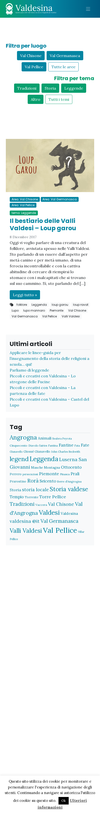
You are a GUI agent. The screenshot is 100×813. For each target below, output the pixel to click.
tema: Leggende (24, 213)
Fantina (53, 445)
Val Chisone (31, 55)
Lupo (15, 310)
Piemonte (56, 310)
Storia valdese (69, 489)
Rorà (33, 480)
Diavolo (33, 445)
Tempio (17, 496)
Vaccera (41, 505)
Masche (37, 467)
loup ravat (80, 305)
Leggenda (39, 305)
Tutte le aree (63, 66)
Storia (50, 88)
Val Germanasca (65, 55)
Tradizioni (26, 88)
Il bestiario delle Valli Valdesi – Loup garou (43, 224)
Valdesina (69, 513)
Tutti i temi (59, 99)
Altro (35, 99)
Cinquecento (18, 445)
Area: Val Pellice (23, 205)
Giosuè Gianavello (37, 451)
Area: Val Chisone (25, 199)
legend (19, 459)
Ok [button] (63, 801)
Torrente (31, 497)
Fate (85, 445)
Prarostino (18, 481)
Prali (75, 473)
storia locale (35, 489)
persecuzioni (30, 474)
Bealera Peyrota (62, 438)
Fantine (66, 445)
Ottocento (71, 467)
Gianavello (16, 451)
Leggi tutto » (25, 294)
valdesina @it (25, 521)
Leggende (73, 88)
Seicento (48, 481)
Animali (44, 438)
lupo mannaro (34, 310)
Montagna (52, 467)
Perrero (16, 474)
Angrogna (23, 437)
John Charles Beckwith (65, 451)
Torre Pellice (52, 497)
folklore (22, 305)
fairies (43, 445)
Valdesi (49, 512)
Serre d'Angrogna (69, 481)
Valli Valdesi (71, 316)
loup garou (60, 305)
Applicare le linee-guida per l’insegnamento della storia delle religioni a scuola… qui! (49, 358)
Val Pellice (34, 66)
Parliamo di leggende (29, 370)
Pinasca (65, 474)
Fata (77, 445)
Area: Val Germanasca (59, 199)
